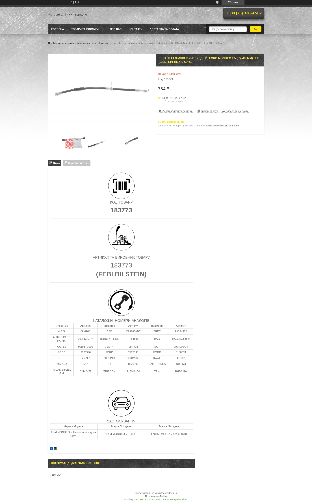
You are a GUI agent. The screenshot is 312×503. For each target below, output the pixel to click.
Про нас (116, 29)
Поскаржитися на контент (146, 499)
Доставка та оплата (164, 29)
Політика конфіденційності (175, 499)
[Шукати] (255, 29)
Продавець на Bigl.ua (156, 496)
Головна (57, 29)
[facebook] (51, 449)
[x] (55, 449)
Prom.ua (173, 493)
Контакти (135, 29)
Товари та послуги (85, 29)
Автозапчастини (86, 43)
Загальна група (107, 43)
